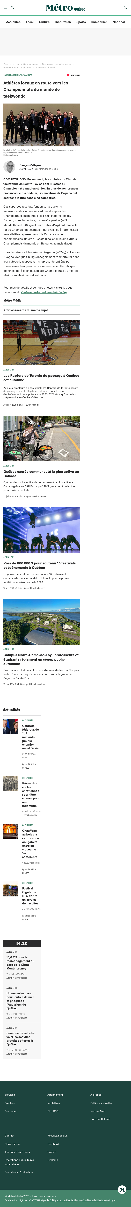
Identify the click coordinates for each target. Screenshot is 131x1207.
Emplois (10, 1103)
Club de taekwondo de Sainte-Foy (44, 292)
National (119, 22)
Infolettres (53, 1103)
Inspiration (63, 22)
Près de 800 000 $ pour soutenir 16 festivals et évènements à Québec (39, 565)
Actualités (13, 22)
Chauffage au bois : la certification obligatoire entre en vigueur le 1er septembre (30, 843)
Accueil (7, 64)
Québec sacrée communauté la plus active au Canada (41, 473)
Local (30, 22)
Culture (44, 22)
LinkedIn (52, 1160)
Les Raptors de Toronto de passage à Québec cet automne (41, 377)
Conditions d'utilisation (93, 1200)
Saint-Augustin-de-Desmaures (38, 64)
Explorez (21, 943)
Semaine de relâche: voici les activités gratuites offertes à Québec (20, 1038)
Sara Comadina (33, 404)
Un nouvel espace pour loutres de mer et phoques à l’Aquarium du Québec (20, 1000)
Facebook (53, 1144)
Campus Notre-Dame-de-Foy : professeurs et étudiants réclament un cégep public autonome (41, 659)
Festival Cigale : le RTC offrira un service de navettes (30, 895)
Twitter (51, 1152)
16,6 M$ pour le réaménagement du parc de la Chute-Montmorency (20, 962)
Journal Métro (98, 1111)
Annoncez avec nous (17, 1152)
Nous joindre (12, 1144)
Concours (11, 1111)
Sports (81, 22)
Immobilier (99, 22)
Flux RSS (53, 1111)
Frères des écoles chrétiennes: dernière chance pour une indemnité (31, 794)
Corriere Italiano (100, 1119)
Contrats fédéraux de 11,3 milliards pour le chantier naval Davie (30, 736)
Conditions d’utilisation (19, 1172)
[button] (4, 7)
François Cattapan (30, 165)
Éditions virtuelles (101, 1103)
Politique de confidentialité (63, 1200)
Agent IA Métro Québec (36, 496)
